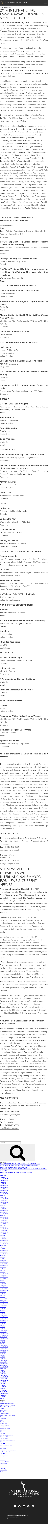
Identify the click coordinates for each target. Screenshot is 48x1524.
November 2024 (4, 1185)
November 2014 (4, 1287)
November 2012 (4, 1317)
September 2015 (4, 1277)
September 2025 (4, 1180)
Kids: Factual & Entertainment (6, 1435)
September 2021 (4, 1213)
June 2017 (2, 1257)
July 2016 (2, 1268)
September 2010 (4, 1350)
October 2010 (3, 1348)
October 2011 (3, 1337)
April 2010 (2, 1357)
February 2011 (3, 1345)
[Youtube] (28, 1506)
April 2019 (2, 1237)
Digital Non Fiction (4, 1413)
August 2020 (3, 1223)
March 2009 (3, 1373)
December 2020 (4, 1217)
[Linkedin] (33, 1506)
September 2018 (4, 1243)
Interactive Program (4, 1426)
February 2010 (3, 1360)
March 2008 (3, 1387)
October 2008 (3, 1378)
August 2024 (3, 1189)
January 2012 (3, 1332)
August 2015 (3, 1278)
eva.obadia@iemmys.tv (10, 850)
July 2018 (2, 1247)
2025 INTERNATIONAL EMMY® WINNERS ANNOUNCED (13, 1167)
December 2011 (4, 1333)
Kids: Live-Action (3, 1438)
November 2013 (4, 1303)
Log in (1, 1466)
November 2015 (4, 1273)
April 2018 (2, 1248)
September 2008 (4, 1380)
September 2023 (4, 1194)
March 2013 (3, 1313)
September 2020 (4, 1222)
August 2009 (3, 1368)
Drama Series (3, 1421)
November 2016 (4, 1262)
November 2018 (4, 1240)
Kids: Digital (2, 1433)
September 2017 (4, 1253)
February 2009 (3, 1375)
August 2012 (3, 1322)
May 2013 (2, 1310)
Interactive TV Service (5, 1428)
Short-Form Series (4, 1455)
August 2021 (3, 1215)
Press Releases (3, 1453)
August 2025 (3, 1182)
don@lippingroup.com (9, 1128)
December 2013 (4, 1302)
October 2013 (3, 1305)
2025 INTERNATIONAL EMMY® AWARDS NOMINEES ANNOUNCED (16, 1172)
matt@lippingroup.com (9, 863)
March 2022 (3, 1209)
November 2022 (4, 1199)
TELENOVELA (3, 1458)
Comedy (2, 1408)
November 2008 (4, 1377)
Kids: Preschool (3, 1441)
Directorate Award (4, 1417)
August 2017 (3, 1255)
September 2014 (4, 1290)
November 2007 (4, 1390)
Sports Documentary (4, 1456)
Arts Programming (4, 1402)
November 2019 (4, 1228)
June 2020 (2, 1225)
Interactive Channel (4, 1425)
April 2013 (2, 1312)
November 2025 (4, 1179)
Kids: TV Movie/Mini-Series (6, 1445)
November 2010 (4, 1347)
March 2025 (3, 1184)
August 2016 (3, 1267)
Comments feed (3, 1470)
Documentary (3, 1418)
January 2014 (3, 1300)
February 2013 (3, 1315)
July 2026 (2, 1177)
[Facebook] (15, 1506)
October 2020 (3, 1220)
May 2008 (2, 1383)
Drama (1, 1420)
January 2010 (3, 1362)
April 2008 (2, 1385)
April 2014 (2, 1297)
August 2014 (3, 1292)
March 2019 (3, 1238)
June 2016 (2, 1270)
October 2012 (3, 1318)
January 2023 (3, 1197)
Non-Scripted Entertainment (6, 1451)
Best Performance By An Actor (7, 1403)
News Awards (3, 1448)
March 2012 (3, 1328)
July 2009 (2, 1370)
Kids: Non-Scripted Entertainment (7, 1440)
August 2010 (3, 1352)
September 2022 (4, 1202)
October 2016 (3, 1263)
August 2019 (3, 1233)
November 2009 (4, 1363)
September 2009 (4, 1367)
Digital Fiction (3, 1412)
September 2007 (4, 1393)
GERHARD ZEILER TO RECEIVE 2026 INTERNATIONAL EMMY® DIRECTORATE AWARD (20, 1164)
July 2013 (2, 1308)
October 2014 (3, 1288)
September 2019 (4, 1232)
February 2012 (3, 1330)
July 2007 (2, 1397)
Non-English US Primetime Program (8, 1450)
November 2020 (4, 1218)
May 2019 (2, 1235)
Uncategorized (3, 1463)
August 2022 (3, 1204)
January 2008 (3, 1388)
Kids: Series (2, 1443)
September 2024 (4, 1187)
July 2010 (2, 1353)
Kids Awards (2, 1430)
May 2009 (2, 1372)
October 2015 (3, 1275)
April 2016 (2, 1272)
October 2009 (3, 1365)
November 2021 (4, 1210)
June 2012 (2, 1325)
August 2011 (3, 1340)
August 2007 (3, 1395)
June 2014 (2, 1295)
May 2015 (2, 1280)
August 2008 (3, 1382)
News (1, 1446)
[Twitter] (19, 1506)
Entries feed (2, 1468)
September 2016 (4, 1265)
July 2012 (2, 1323)
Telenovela (2, 1460)
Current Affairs (3, 1410)
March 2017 (3, 1260)
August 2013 (3, 1307)
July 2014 (2, 1293)
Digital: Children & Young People (7, 1415)
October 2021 (3, 1212)
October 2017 (3, 1252)
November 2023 (4, 1190)
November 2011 (4, 1335)
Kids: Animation (3, 1431)
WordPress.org (3, 1471)
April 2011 (2, 1343)
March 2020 (3, 1227)
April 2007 (2, 1398)
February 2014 (3, 1298)
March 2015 (3, 1283)
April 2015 (2, 1282)
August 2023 (3, 1195)
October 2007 (3, 1392)
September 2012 (4, 1320)
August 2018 (3, 1245)
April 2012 (2, 1327)
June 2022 (2, 1207)
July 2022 (2, 1205)
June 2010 (2, 1355)
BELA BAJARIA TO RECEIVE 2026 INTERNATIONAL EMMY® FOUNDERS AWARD (19, 1165)
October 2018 (3, 1242)
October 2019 (3, 1230)
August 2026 (3, 1175)
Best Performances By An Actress (7, 1405)
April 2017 (2, 1258)
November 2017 (4, 1250)
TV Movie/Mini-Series (5, 1461)
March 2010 (3, 1358)
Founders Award (3, 1423)
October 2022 (3, 1200)
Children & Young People (5, 1407)
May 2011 (2, 1342)
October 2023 (3, 1192)
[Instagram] (24, 1506)
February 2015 (3, 1285)
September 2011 (4, 1338)
